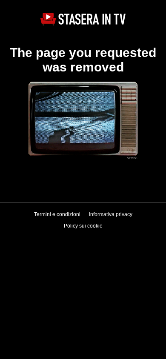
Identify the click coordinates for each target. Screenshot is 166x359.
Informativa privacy (110, 214)
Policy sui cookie (83, 226)
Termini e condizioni (57, 214)
